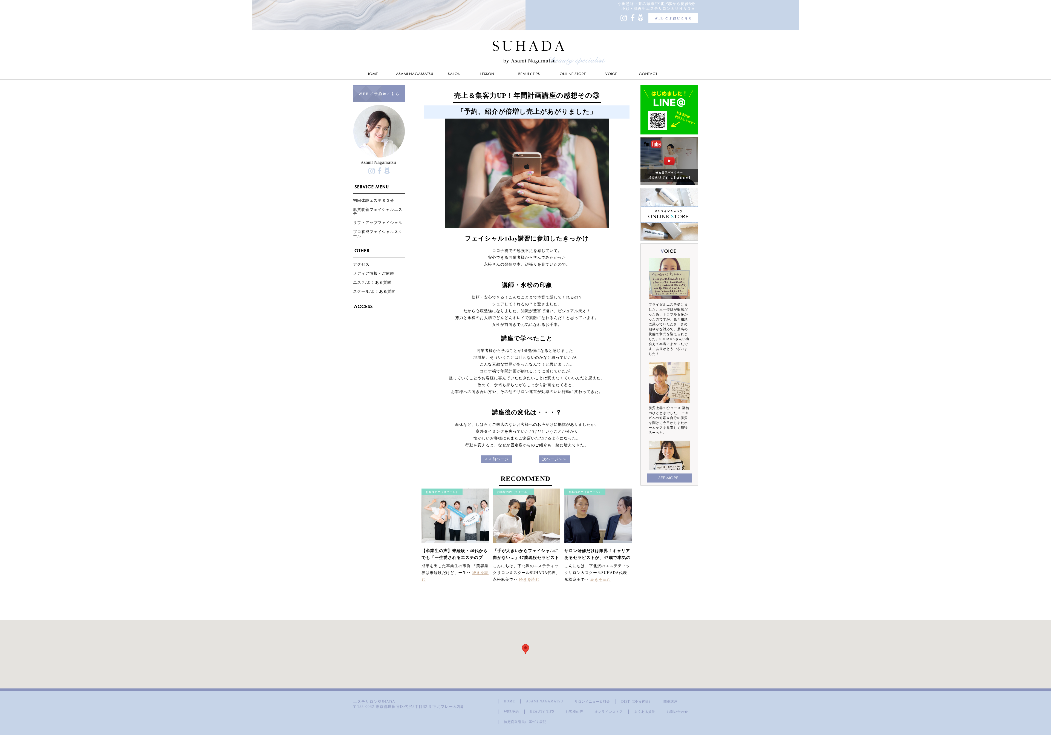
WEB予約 (511, 712)
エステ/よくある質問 (372, 282)
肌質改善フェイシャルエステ (377, 212)
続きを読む (529, 580)
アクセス (361, 264)
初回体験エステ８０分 (373, 201)
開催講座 (670, 702)
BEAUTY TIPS (542, 711)
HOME (509, 701)
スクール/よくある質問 (374, 291)
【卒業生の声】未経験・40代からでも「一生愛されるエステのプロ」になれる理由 (454, 558)
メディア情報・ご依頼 (373, 273)
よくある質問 (645, 712)
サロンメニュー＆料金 (592, 702)
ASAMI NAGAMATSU (544, 701)
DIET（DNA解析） (636, 702)
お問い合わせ (677, 712)
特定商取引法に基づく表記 (525, 722)
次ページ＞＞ (554, 459)
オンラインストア (608, 712)
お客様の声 (574, 712)
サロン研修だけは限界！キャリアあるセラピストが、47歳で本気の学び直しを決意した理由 (597, 558)
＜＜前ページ (496, 459)
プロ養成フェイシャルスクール (377, 234)
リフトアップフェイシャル (377, 223)
